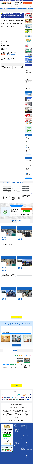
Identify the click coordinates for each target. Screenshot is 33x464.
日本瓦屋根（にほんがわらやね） (22, 409)
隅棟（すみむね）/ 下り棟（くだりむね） (8, 414)
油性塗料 (14, 408)
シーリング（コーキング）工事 (23, 408)
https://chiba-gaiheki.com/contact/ (10, 59)
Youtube (30, 355)
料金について (16, 441)
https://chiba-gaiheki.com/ (5, 39)
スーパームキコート (28, 442)
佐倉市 (11, 420)
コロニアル (24, 415)
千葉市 (9, 420)
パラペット (8, 415)
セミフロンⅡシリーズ (28, 441)
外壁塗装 (30, 8)
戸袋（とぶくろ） (27, 411)
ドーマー (16, 414)
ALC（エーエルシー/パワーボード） (7, 408)
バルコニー (29, 408)
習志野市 (17, 420)
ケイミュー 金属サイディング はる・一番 (29, 449)
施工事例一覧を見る (17, 317)
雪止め (20, 410)
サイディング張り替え (28, 84)
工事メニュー (16, 425)
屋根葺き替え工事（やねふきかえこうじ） (13, 410)
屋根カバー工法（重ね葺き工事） (17, 428)
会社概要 (27, 455)
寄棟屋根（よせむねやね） (10, 413)
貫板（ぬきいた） (25, 412)
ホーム (2, 6)
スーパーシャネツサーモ (29, 425)
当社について (17, 345)
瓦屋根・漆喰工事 (17, 8)
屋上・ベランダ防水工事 (17, 430)
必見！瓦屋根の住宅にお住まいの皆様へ (23, 437)
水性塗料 (17, 408)
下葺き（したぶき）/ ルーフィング (26, 410)
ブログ (26, 355)
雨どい (4, 412)
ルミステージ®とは (28, 440)
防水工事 (3, 8)
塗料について (27, 424)
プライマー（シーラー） (20, 407)
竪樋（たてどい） (28, 414)
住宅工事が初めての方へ (23, 425)
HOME (15, 424)
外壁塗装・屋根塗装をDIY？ (23, 448)
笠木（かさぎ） (12, 411)
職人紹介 (27, 457)
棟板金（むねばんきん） (9, 412)
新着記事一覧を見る (17, 385)
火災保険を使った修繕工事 (17, 443)
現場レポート (17, 355)
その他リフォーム (28, 86)
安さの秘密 (16, 442)
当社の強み (28, 453)
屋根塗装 (27, 8)
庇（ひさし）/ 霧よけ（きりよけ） (19, 411)
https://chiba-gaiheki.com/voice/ (9, 49)
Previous (1, 193)
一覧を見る (29, 154)
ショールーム (28, 454)
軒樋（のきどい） (22, 414)
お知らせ (22, 355)
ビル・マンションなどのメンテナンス (28, 89)
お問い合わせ (30, 6)
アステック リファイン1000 (29, 426)
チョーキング (11, 407)
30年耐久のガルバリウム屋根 (23, 447)
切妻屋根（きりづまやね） (18, 413)
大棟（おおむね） (24, 413)
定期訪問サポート (22, 435)
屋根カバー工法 (12, 8)
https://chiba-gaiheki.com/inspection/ (11, 54)
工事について (21, 424)
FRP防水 (12, 415)
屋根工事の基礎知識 (22, 450)
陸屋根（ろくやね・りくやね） (8, 409)
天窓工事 (27, 79)
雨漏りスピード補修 (22, 426)
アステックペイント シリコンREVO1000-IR (28, 446)
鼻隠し (18, 414)
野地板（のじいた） (6, 411)
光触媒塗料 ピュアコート (29, 435)
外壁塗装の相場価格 (16, 444)
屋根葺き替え (6, 8)
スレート (21, 415)
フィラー (15, 407)
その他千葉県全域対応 (22, 420)
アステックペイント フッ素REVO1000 (28, 444)
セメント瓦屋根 (15, 409)
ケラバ (29, 412)
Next (31, 193)
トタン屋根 (28, 409)
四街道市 (14, 420)
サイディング (25, 407)
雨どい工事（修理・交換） (28, 82)
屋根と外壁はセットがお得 (23, 449)
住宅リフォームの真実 (22, 439)
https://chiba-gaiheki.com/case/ (9, 48)
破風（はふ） (20, 412)
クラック (7, 407)
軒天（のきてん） (15, 412)
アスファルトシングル (16, 415)
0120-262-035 (18, 2)
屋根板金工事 (22, 8)
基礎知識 (21, 438)
